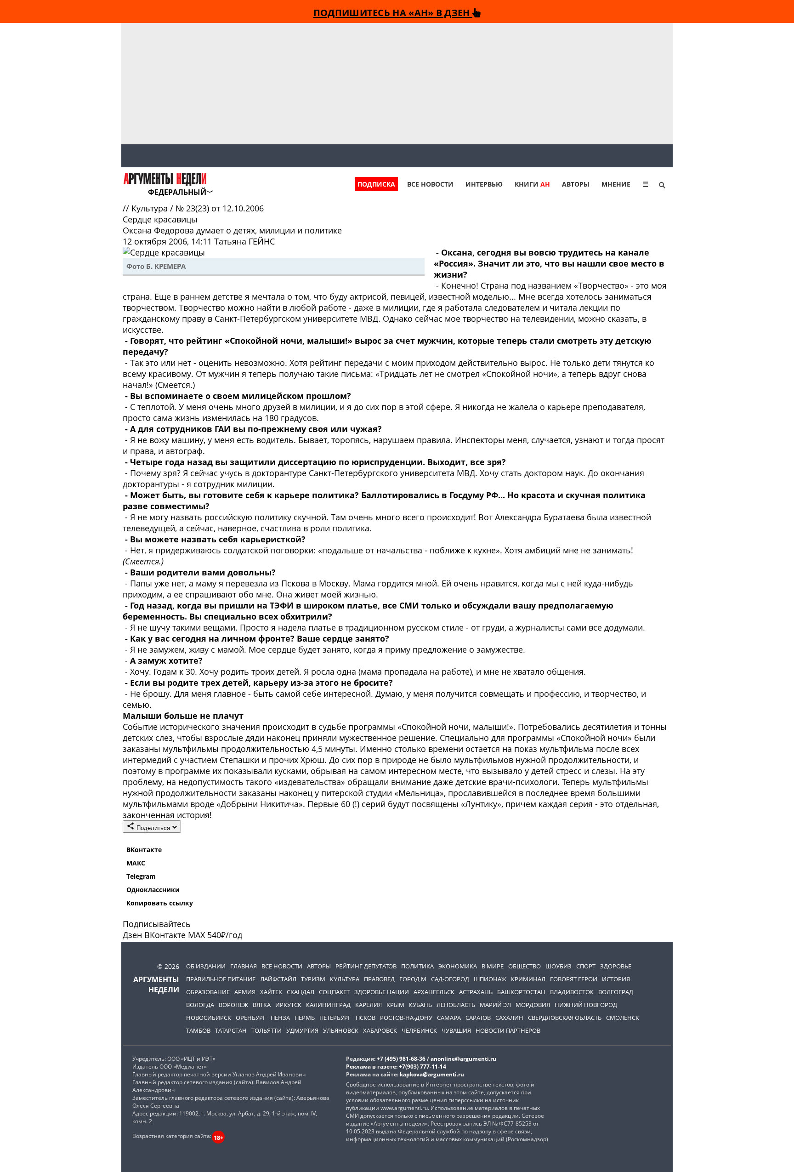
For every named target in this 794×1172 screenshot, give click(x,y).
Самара (449, 1017)
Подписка (376, 184)
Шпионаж (490, 979)
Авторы (576, 184)
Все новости (430, 184)
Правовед (379, 979)
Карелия (368, 1005)
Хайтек (271, 992)
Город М (412, 979)
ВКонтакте (144, 849)
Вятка (262, 1005)
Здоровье (615, 966)
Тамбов (198, 1030)
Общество (524, 966)
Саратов (478, 1017)
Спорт (586, 966)
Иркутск (288, 1005)
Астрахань (476, 992)
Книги (532, 184)
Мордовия (533, 1005)
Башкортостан (521, 992)
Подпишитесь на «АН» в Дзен (392, 12)
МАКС (135, 863)
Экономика (457, 966)
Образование (208, 992)
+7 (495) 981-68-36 (401, 1059)
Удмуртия (302, 1030)
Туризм (313, 979)
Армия (244, 992)
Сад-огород (450, 979)
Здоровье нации (381, 992)
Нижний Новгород (586, 1005)
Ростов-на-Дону (406, 1017)
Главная (243, 966)
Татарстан (231, 1030)
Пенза (280, 1017)
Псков (365, 1017)
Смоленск (622, 1017)
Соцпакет (334, 992)
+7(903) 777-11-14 (422, 1066)
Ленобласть (456, 1005)
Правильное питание (220, 979)
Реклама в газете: (371, 1066)
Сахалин (509, 1017)
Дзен (132, 934)
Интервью (484, 184)
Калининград (328, 1005)
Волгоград (615, 992)
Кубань (420, 1005)
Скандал (300, 992)
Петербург (335, 1017)
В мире (493, 966)
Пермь (305, 1017)
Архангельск (434, 992)
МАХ (196, 934)
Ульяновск (340, 1030)
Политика (417, 966)
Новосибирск (208, 1017)
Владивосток (572, 992)
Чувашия (456, 1030)
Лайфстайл (278, 979)
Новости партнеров (508, 1030)
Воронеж (233, 1005)
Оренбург (251, 1017)
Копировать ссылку (159, 903)
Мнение (615, 184)
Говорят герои (573, 979)
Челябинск (419, 1030)
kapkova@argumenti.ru (432, 1074)
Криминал (528, 979)
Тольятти (266, 1030)
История (616, 979)
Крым (395, 1005)
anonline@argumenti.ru (463, 1059)
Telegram (141, 876)
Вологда (200, 1005)
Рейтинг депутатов (366, 966)
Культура (150, 208)
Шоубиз (558, 966)
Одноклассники (153, 889)
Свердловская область (564, 1017)
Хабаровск (380, 1030)
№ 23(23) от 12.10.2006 (220, 208)
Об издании (206, 966)
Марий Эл (495, 1005)
